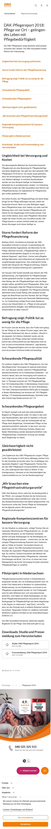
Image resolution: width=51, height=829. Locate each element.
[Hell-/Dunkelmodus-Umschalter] (26, 761)
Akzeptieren (25, 824)
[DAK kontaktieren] (45, 771)
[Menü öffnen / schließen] (47, 5)
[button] (8, 5)
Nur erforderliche (25, 817)
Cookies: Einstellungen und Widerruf (18, 809)
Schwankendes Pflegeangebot (16, 98)
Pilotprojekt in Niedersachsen (16, 136)
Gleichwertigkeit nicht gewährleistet (19, 107)
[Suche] (35, 5)
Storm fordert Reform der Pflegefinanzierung (24, 70)
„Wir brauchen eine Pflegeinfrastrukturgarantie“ (25, 116)
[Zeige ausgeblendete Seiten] (15, 685)
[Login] (41, 5)
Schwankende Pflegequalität (16, 90)
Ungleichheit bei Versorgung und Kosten (21, 61)
